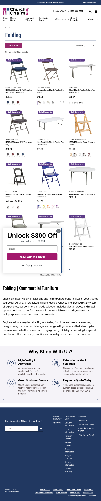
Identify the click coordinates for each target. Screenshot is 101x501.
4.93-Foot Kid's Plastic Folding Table (50, 142)
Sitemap (92, 496)
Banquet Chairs (30, 19)
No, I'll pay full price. (32, 265)
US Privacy (88, 489)
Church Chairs (13, 19)
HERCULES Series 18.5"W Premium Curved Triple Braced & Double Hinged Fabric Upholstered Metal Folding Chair (19, 90)
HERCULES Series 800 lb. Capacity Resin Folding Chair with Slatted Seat (82, 246)
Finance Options (68, 444)
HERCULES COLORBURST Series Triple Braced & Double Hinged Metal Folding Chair (50, 194)
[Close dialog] (58, 231)
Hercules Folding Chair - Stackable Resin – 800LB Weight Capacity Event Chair (19, 194)
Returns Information (69, 463)
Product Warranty (68, 470)
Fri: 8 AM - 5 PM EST (86, 435)
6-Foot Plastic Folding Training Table (82, 90)
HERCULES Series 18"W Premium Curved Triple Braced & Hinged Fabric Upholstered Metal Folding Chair (19, 142)
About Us (57, 423)
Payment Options (68, 437)
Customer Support (89, 2)
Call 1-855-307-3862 (86, 425)
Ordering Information (69, 431)
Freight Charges (68, 457)
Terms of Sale (75, 493)
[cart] (96, 12)
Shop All (5, 19)
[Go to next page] (69, 269)
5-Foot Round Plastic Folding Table (82, 194)
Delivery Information (69, 424)
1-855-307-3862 (76, 11)
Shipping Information (69, 450)
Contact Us (82, 421)
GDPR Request (61, 493)
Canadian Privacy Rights (44, 493)
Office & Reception (74, 19)
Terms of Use (88, 493)
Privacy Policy (58, 489)
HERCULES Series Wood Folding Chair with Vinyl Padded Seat (82, 142)
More (91, 19)
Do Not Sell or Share (74, 489)
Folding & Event (43, 19)
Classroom (61, 19)
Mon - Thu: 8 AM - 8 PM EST (86, 430)
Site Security (45, 489)
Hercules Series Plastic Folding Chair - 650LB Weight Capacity (50, 90)
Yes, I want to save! (32, 257)
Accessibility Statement (77, 496)
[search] (90, 11)
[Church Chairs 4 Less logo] (16, 11)
